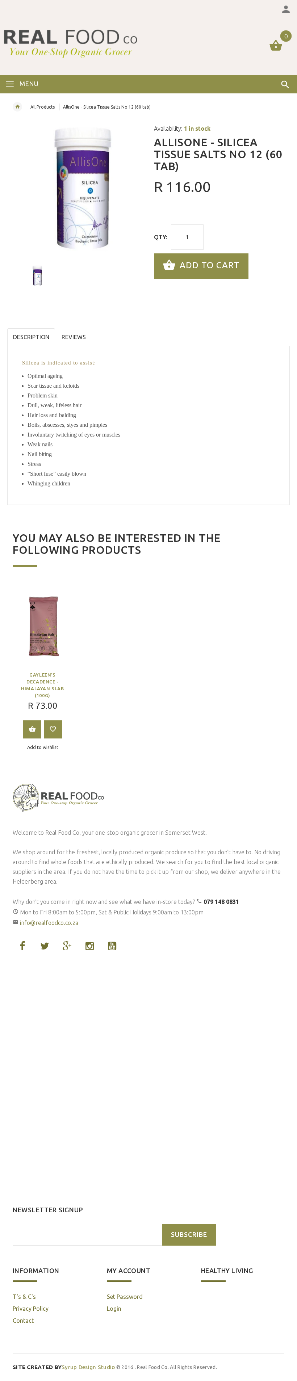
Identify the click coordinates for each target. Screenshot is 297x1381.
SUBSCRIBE (189, 1234)
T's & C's (24, 1296)
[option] (78, 189)
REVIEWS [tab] (74, 337)
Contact (23, 1320)
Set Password (125, 1296)
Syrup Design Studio (64, 1367)
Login (114, 1308)
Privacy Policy (31, 1308)
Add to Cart (208, 265)
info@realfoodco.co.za (49, 922)
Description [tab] (31, 337)
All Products (42, 107)
